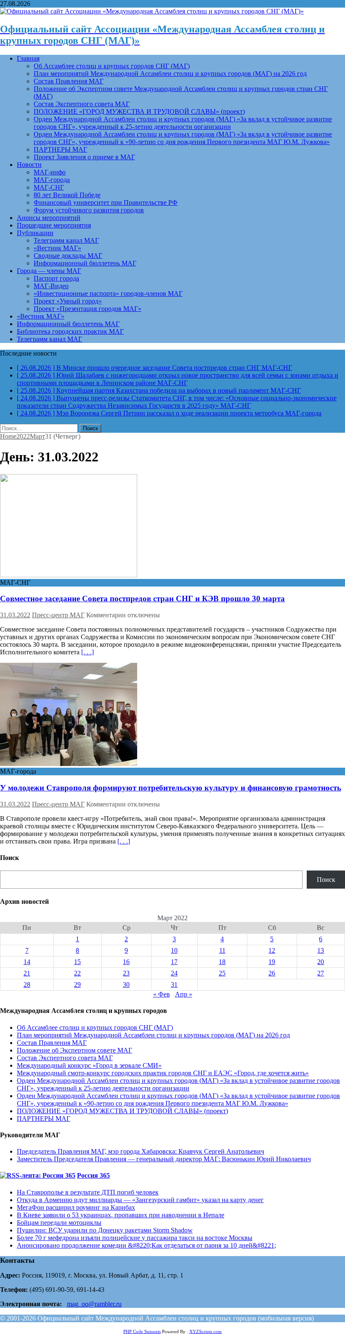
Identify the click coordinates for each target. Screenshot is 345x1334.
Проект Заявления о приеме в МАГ (84, 157)
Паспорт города (56, 278)
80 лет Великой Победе (67, 194)
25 (222, 973)
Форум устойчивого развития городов (89, 210)
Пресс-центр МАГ (58, 615)
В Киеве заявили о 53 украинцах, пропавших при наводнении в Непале (120, 1215)
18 (222, 961)
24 (174, 973)
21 (27, 973)
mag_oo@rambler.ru (94, 1303)
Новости (29, 164)
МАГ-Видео (51, 285)
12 (271, 950)
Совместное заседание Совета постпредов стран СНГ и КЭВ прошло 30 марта (142, 598)
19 (271, 961)
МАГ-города (52, 179)
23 (126, 973)
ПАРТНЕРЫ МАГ (60, 149)
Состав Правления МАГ (69, 81)
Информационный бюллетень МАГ (85, 263)
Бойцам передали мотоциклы (59, 1222)
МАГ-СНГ (49, 187)
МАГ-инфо (50, 172)
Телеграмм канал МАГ (66, 240)
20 (320, 961)
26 (271, 973)
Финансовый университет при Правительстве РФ (106, 202)
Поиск (326, 879)
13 (320, 950)
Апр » (183, 994)
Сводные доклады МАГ (68, 255)
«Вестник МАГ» (57, 248)
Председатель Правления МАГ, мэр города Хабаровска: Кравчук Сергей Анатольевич (140, 1151)
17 (174, 961)
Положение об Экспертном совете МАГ (74, 1050)
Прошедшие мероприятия (54, 225)
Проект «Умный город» (68, 301)
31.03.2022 (15, 615)
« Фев (161, 994)
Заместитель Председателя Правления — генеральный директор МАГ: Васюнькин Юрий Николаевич (164, 1159)
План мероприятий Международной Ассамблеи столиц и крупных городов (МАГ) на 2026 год (170, 73)
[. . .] (87, 652)
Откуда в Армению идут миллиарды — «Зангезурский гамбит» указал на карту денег (140, 1199)
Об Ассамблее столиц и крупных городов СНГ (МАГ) (112, 66)
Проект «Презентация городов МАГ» (87, 308)
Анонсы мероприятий (48, 217)
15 (77, 961)
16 (126, 961)
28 (27, 984)
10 (174, 950)
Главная (28, 58)
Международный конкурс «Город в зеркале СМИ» (89, 1065)
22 (77, 973)
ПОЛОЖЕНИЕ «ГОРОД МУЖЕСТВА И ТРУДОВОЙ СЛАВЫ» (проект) (139, 111)
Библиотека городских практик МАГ (70, 331)
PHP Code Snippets (142, 1331)
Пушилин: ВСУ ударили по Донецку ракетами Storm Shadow (105, 1230)
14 (27, 961)
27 (320, 973)
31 (174, 984)
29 (77, 984)
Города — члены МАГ (49, 270)
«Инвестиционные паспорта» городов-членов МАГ (108, 293)
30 (126, 984)
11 (222, 950)
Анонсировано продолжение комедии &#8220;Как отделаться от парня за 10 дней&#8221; (146, 1245)
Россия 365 (93, 1175)
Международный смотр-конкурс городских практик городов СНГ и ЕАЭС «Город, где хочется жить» (163, 1073)
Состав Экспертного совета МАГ (82, 103)
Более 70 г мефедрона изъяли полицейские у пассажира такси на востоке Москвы (134, 1237)
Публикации (35, 232)
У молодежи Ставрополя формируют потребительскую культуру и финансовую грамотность (170, 787)
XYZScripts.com (205, 1331)
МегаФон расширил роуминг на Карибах (76, 1207)
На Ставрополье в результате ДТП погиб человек (88, 1192)
